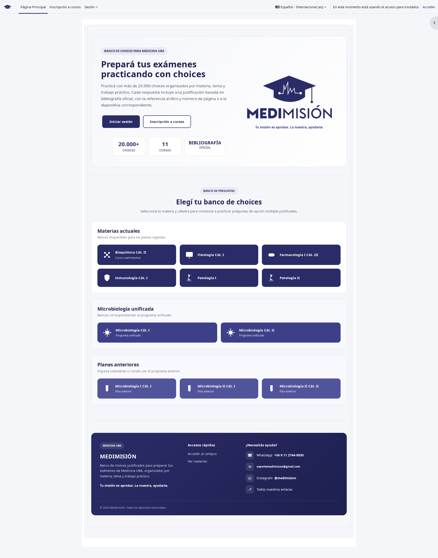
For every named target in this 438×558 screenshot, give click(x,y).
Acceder (429, 7)
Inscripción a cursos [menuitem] (65, 7)
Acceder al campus (202, 454)
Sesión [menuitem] (89, 7)
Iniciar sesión (121, 121)
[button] (300, 7)
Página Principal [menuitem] (33, 7)
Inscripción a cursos (167, 121)
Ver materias (197, 461)
